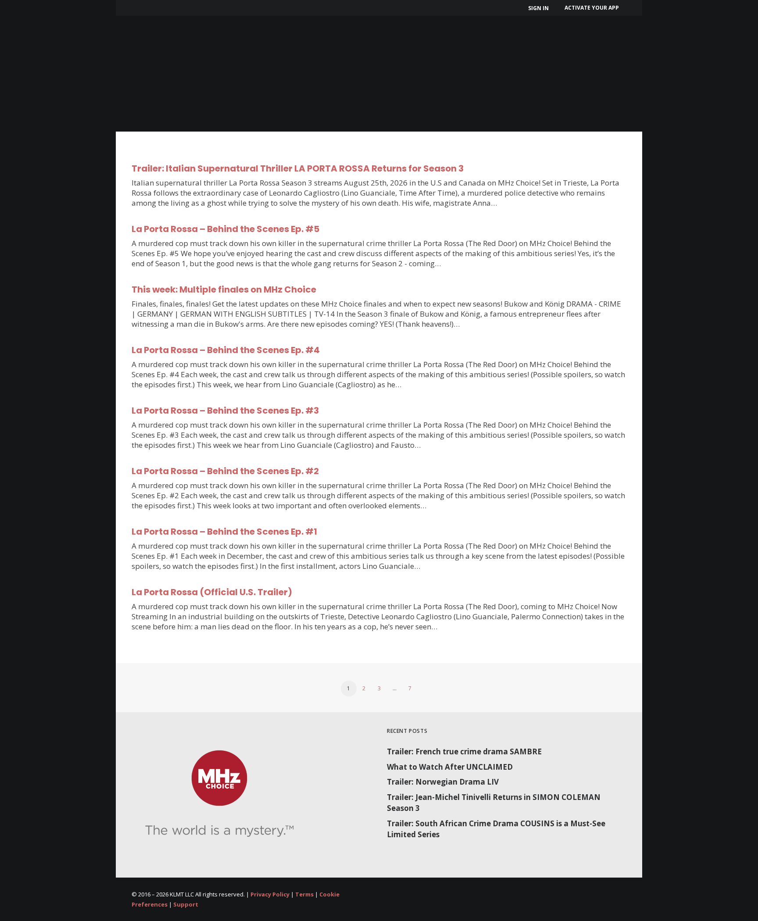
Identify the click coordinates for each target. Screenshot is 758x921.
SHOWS (239, 38)
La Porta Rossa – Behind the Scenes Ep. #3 (225, 410)
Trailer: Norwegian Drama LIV (443, 782)
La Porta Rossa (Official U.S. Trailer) (212, 592)
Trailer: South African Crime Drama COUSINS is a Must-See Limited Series (496, 829)
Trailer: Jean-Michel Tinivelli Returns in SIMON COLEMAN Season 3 (494, 803)
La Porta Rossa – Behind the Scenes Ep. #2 (225, 471)
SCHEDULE (294, 38)
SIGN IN (538, 8)
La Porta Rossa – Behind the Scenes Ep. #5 (225, 229)
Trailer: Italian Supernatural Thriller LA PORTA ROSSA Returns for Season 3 (298, 168)
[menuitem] (539, 8)
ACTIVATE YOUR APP (592, 7)
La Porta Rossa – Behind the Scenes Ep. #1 (224, 531)
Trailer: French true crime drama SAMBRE (464, 751)
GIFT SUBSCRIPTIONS (368, 38)
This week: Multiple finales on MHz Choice (224, 289)
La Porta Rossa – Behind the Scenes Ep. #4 (226, 350)
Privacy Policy (270, 894)
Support (185, 904)
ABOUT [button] (188, 38)
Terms (304, 894)
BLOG (493, 38)
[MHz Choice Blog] (143, 39)
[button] (656, 38)
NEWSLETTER (445, 38)
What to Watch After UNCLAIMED (450, 767)
